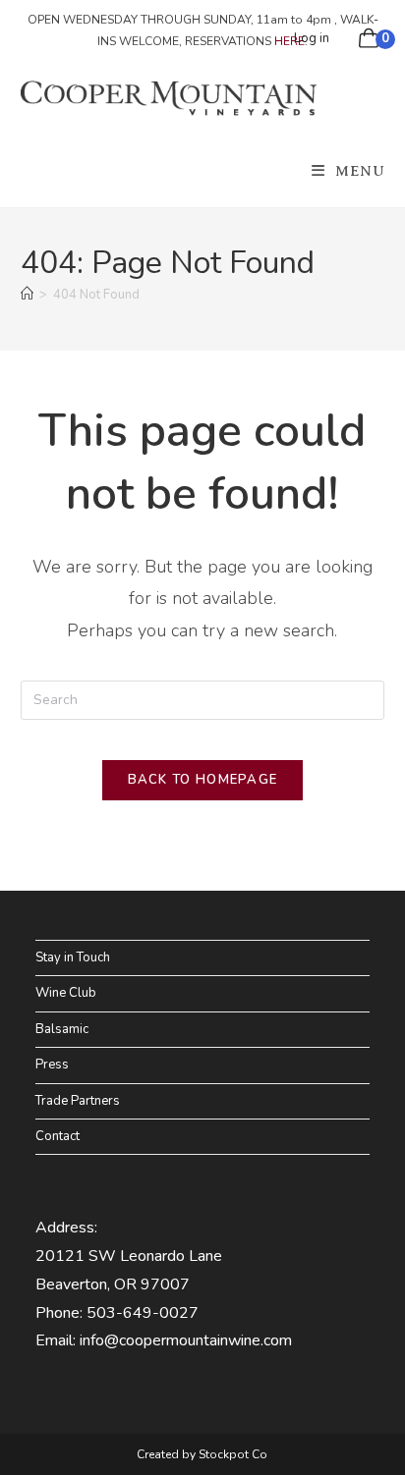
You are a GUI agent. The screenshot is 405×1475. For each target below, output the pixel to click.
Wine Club (65, 993)
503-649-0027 (143, 1313)
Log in (311, 38)
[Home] (27, 294)
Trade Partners (77, 1101)
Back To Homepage (203, 780)
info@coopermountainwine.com (186, 1340)
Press (52, 1064)
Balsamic (61, 1029)
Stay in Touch (72, 957)
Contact (57, 1136)
